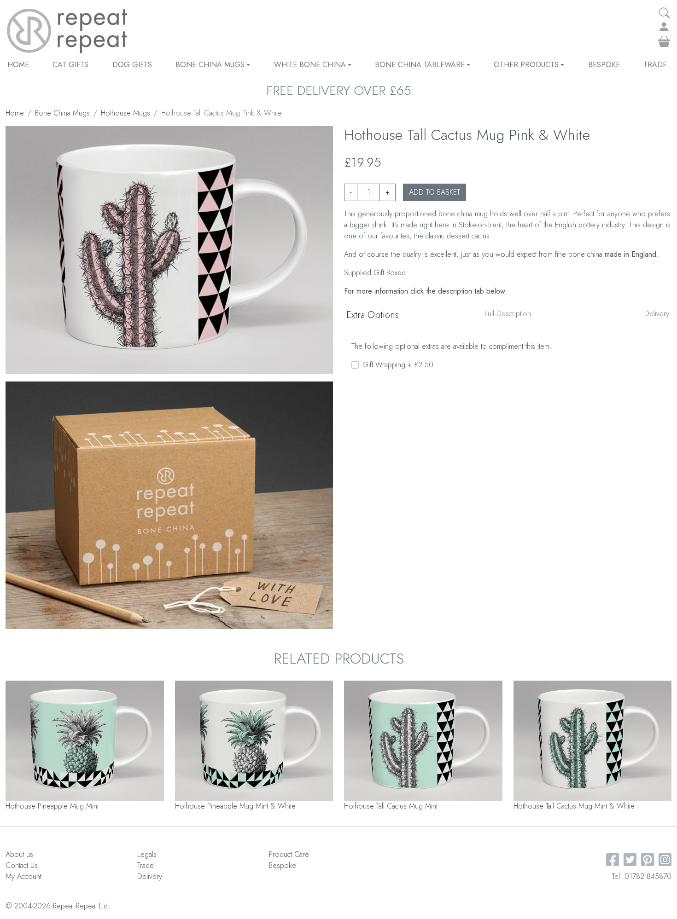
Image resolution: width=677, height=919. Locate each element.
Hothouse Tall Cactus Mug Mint (391, 806)
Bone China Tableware (420, 64)
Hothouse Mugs (125, 113)
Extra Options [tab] (372, 315)
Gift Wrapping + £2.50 (397, 364)
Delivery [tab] (656, 313)
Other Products (526, 64)
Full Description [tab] (507, 313)
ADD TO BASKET (434, 192)
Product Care (289, 854)
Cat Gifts (70, 64)
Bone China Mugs (210, 64)
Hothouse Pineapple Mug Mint (52, 806)
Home (18, 64)
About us (19, 854)
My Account (23, 876)
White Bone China (310, 64)
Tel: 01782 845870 (641, 876)
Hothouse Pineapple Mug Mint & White (235, 806)
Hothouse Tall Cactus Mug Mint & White (574, 806)
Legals (147, 854)
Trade (655, 64)
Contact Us (22, 865)
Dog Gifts (132, 64)
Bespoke (604, 64)
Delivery (149, 876)
